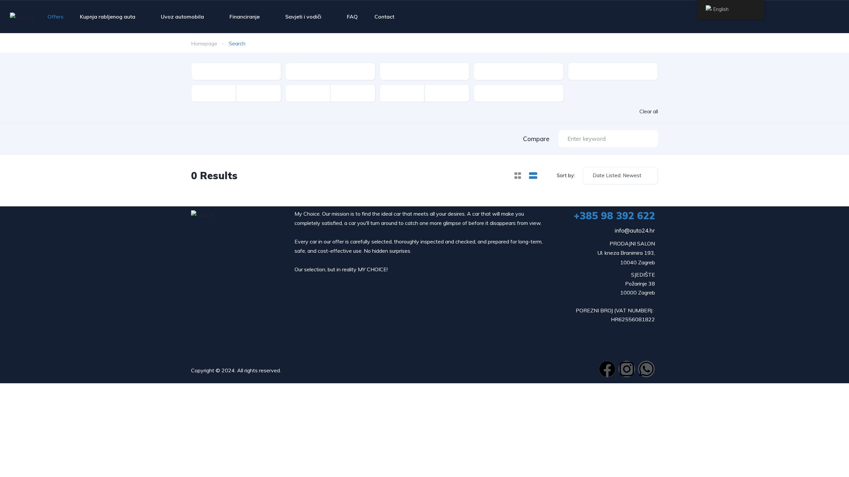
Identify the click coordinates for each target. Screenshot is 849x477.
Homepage (204, 43)
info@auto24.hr (635, 230)
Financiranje (244, 16)
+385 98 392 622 (614, 215)
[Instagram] (627, 369)
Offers (55, 16)
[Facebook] (607, 369)
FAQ (352, 16)
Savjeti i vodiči (303, 16)
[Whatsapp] (646, 369)
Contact (384, 16)
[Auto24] (21, 17)
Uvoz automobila (182, 16)
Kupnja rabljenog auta (107, 16)
